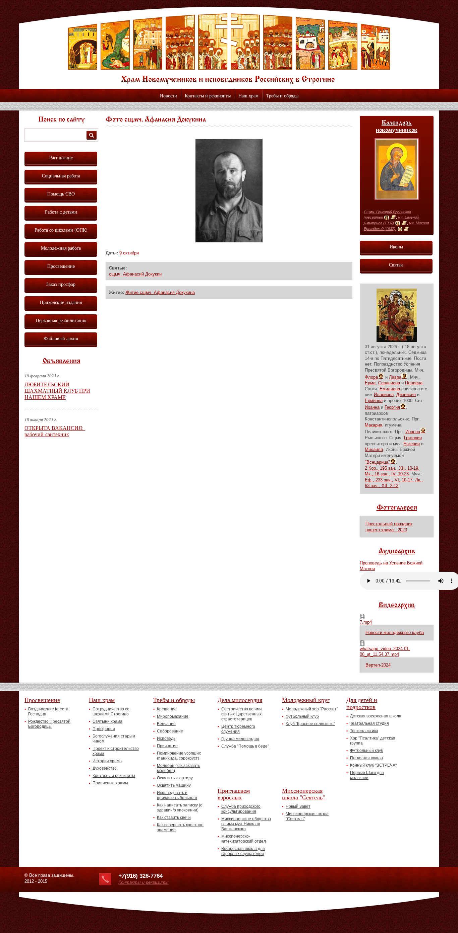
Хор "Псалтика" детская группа (372, 741)
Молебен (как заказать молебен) (178, 768)
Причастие (167, 746)
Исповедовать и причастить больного (177, 795)
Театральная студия (369, 723)
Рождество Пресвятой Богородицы (49, 724)
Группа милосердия (240, 738)
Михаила (374, 449)
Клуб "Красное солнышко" (310, 723)
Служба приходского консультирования (241, 809)
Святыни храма (107, 721)
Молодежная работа (61, 248)
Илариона (384, 394)
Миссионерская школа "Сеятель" (303, 793)
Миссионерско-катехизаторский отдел (243, 839)
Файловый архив (61, 338)
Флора (371, 377)
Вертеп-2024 (378, 665)
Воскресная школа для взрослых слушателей (243, 851)
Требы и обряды (282, 95)
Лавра (395, 377)
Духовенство (105, 768)
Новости (168, 95)
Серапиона (389, 382)
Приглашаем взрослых (234, 793)
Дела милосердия (240, 700)
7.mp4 (366, 622)
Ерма (370, 382)
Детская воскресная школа (375, 716)
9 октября (129, 252)
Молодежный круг (306, 700)
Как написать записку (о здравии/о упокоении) (180, 807)
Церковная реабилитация (61, 320)
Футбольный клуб (302, 716)
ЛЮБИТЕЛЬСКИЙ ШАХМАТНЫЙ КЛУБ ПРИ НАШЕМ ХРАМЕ (57, 390)
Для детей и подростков (361, 703)
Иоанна (372, 407)
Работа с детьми (61, 212)
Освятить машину (174, 785)
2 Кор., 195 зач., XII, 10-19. (392, 468)
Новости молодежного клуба (394, 632)
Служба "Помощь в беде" (245, 746)
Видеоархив (397, 605)
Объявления (61, 361)
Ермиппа (374, 400)
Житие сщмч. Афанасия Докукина (160, 292)
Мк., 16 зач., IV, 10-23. (387, 473)
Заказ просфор (60, 284)
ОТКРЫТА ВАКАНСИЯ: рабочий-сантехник (54, 430)
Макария (373, 424)
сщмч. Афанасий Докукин (135, 274)
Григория (413, 437)
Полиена (413, 382)
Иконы (396, 246)
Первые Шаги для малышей (367, 775)
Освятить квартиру (175, 778)
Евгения (411, 443)
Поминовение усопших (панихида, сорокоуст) (179, 756)
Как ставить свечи (174, 817)
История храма (107, 761)
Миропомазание (172, 716)
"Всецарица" (377, 462)
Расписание (61, 157)
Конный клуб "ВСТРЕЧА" (373, 765)
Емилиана (390, 388)
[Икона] (386, 217)
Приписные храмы (110, 783)
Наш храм (248, 95)
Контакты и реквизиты (208, 95)
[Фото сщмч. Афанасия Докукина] (229, 240)
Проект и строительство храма (116, 751)
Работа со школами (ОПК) (61, 230)
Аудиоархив (397, 551)
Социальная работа (61, 175)
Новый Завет (298, 806)
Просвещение (61, 266)
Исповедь (166, 738)
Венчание (166, 723)
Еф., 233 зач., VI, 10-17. (389, 479)
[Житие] (393, 217)
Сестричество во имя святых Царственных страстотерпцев (241, 714)
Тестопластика (364, 730)
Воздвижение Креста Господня (48, 711)
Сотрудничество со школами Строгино (111, 711)
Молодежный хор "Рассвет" (312, 709)
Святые (396, 264)
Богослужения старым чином (114, 739)
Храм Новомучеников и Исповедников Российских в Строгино (229, 48)
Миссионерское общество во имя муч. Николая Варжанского (246, 824)
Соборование (170, 731)
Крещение (167, 709)
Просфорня (104, 728)
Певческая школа (366, 758)
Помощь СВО (61, 193)
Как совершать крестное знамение (180, 827)
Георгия (392, 407)
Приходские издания (61, 302)
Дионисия (406, 394)
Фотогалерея (397, 507)
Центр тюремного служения (238, 729)
